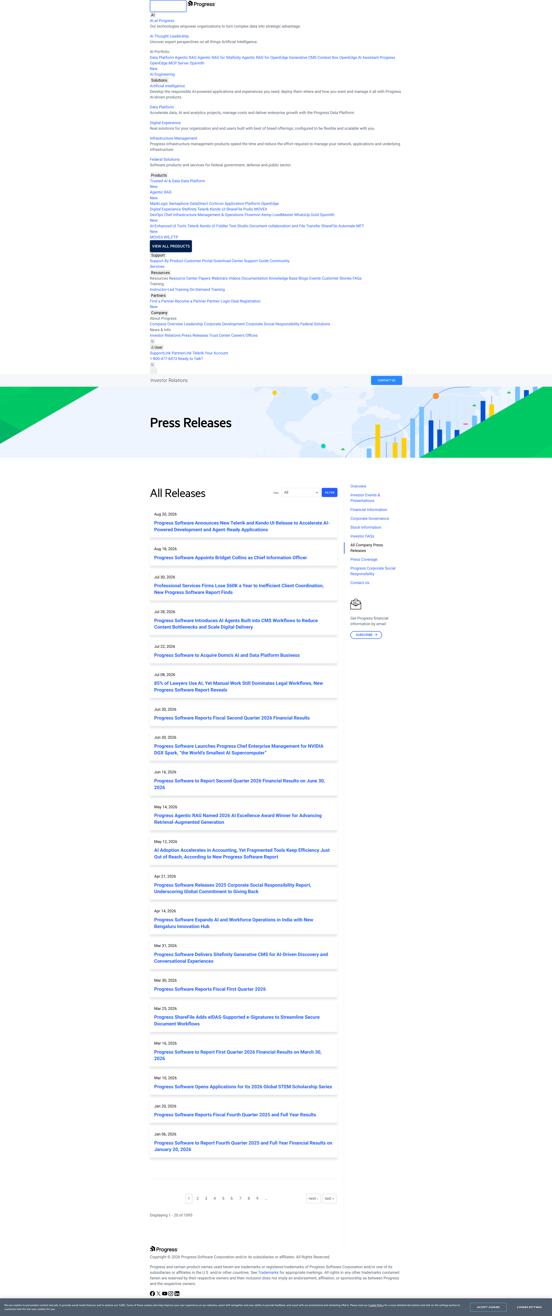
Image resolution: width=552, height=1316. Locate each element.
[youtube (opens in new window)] (165, 1295)
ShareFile (234, 209)
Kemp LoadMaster (277, 215)
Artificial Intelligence (167, 86)
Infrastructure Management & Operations (208, 215)
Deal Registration (205, 304)
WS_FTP (171, 237)
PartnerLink (181, 353)
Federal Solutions (165, 159)
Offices (252, 335)
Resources (160, 272)
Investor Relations (165, 335)
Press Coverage (363, 559)
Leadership (193, 324)
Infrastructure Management (173, 138)
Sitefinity (189, 209)
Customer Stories (337, 278)
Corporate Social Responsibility (273, 324)
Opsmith (177, 66)
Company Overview (166, 324)
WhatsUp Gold (306, 215)
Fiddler (222, 226)
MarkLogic (159, 203)
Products (159, 175)
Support (158, 255)
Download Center (228, 261)
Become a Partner (190, 301)
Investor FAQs (362, 536)
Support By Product (166, 261)
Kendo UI (217, 209)
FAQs (357, 278)
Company (159, 312)
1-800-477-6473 (163, 359)
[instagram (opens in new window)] (171, 1295)
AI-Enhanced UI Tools (168, 226)
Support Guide (256, 261)
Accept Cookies (488, 1307)
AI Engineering (162, 74)
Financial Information (368, 510)
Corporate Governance (369, 518)
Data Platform (162, 57)
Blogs (303, 278)
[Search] (152, 341)
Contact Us (386, 380)
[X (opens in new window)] (159, 1295)
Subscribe (364, 635)
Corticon (216, 203)
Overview (358, 486)
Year (276, 493)
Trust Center (219, 335)
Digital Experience (165, 123)
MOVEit (260, 209)
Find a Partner (162, 301)
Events (315, 278)
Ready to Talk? (190, 359)
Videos (234, 278)
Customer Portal (198, 261)
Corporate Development (224, 324)
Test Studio (238, 226)
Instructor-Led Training (169, 289)
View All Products (171, 246)
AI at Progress (162, 21)
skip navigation (168, 6)
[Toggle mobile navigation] (153, 371)
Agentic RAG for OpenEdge (265, 57)
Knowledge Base (283, 278)
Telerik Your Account (210, 353)
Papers (204, 278)
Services (157, 266)
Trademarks (268, 1272)
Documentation (255, 278)
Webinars (220, 278)
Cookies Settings (529, 1307)
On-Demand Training (207, 289)
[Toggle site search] (152, 365)
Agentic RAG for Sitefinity (219, 57)
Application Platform (242, 203)
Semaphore (179, 203)
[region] (276, 1307)
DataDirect (199, 203)
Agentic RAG (186, 57)
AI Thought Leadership (169, 36)
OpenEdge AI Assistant (359, 57)
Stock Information (365, 527)
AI (153, 15)
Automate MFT (257, 229)
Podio (248, 209)
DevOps (156, 215)
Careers (238, 335)
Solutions (159, 80)
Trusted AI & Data (165, 181)
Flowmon (252, 215)
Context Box (327, 57)
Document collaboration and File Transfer (284, 226)
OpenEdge (270, 203)
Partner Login (218, 301)
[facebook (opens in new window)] (153, 1295)
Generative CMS (303, 57)
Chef (168, 215)
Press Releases (195, 335)
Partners (158, 295)
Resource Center (183, 278)
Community (279, 261)
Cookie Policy (376, 1305)
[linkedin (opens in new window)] (177, 1295)
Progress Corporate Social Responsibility (372, 571)
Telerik (203, 209)
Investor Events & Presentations (365, 498)
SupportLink (160, 353)
